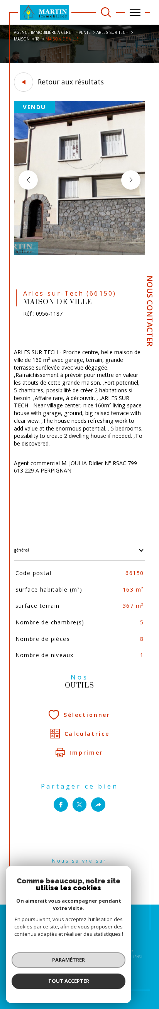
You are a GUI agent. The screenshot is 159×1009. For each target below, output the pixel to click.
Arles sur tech (112, 32)
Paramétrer (68, 959)
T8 (38, 39)
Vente (85, 32)
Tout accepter (68, 980)
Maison (22, 39)
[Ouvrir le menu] (135, 12)
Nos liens (132, 956)
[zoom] (79, 253)
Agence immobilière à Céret (43, 32)
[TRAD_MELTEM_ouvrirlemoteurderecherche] (106, 12)
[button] (130, 180)
